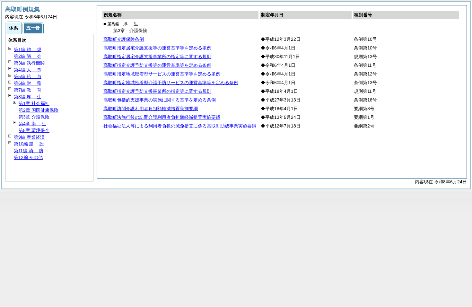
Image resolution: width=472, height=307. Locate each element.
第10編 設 (29, 143)
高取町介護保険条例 (123, 39)
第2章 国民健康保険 (38, 110)
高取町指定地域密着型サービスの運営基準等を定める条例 (161, 73)
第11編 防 (28, 150)
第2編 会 (27, 56)
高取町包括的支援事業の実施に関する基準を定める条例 (159, 99)
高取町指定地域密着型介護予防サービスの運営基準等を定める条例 (170, 82)
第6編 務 (27, 83)
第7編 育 (27, 89)
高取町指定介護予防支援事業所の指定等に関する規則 (157, 91)
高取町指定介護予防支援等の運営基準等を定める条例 (157, 65)
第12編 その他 (28, 157)
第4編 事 (27, 69)
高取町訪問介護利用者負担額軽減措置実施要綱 (150, 108)
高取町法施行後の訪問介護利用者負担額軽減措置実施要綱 (161, 117)
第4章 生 (32, 123)
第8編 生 (27, 96)
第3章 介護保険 (34, 116)
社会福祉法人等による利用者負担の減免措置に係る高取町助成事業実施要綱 (179, 125)
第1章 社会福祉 (34, 103)
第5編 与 (27, 76)
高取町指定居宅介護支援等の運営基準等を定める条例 (157, 47)
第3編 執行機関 (29, 63)
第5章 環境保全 (34, 130)
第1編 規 (27, 49)
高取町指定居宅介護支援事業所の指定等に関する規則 (157, 56)
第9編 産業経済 (29, 137)
